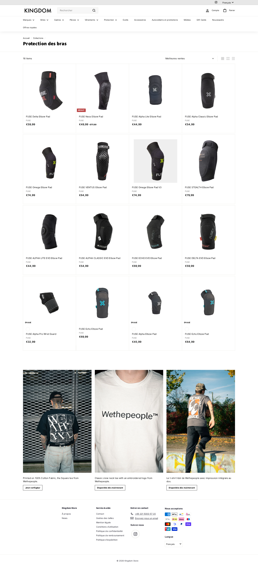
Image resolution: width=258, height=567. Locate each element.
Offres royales (30, 27)
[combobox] (77, 10)
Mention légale (103, 522)
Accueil (26, 38)
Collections (38, 38)
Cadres (58, 20)
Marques (27, 20)
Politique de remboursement (110, 535)
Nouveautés (218, 20)
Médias (187, 20)
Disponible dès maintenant (110, 488)
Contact (100, 513)
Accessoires (140, 20)
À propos (66, 513)
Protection (109, 20)
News (64, 518)
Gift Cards (201, 20)
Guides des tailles (105, 518)
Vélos (43, 20)
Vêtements (90, 20)
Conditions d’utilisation (107, 526)
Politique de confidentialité (109, 531)
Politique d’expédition (107, 539)
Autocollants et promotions (165, 20)
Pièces (73, 20)
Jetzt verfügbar (32, 488)
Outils (125, 20)
